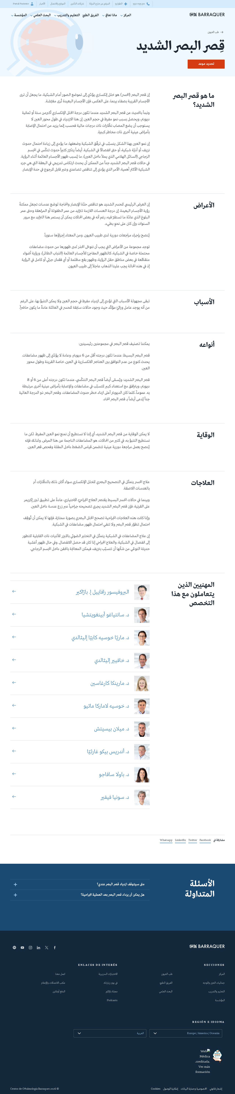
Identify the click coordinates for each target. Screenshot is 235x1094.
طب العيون (213, 32)
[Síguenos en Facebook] (55, 948)
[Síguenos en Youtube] (22, 948)
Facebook (205, 841)
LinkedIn (180, 841)
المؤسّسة (20, 16)
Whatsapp (166, 841)
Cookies (155, 1089)
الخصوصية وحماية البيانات (194, 1089)
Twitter (192, 841)
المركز (127, 16)
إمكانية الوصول (170, 1089)
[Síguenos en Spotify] (14, 948)
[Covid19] (217, 1056)
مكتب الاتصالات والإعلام (53, 983)
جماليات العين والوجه (214, 983)
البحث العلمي (42, 16)
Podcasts (112, 1000)
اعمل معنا (60, 974)
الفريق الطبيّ (90, 15)
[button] (80, 884)
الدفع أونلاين (59, 991)
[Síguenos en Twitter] (47, 948)
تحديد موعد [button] (206, 64)
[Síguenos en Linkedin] (39, 948)
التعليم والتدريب (68, 16)
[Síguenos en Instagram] (30, 948)
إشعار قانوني (215, 1089)
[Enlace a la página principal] (207, 14)
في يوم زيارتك (111, 983)
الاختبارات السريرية (108, 974)
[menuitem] (125, 16)
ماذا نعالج (111, 16)
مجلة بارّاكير (112, 991)
